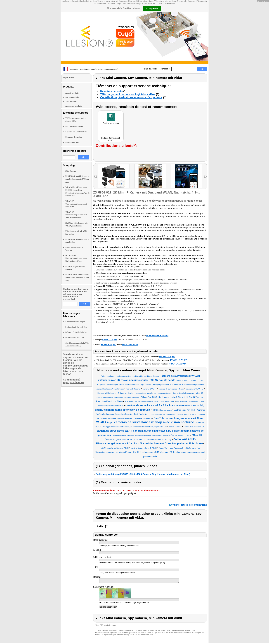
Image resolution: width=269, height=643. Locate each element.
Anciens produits (72, 97)
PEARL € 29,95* (178, 360)
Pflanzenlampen (75, 322)
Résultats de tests (72, 142)
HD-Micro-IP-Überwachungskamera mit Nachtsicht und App (76, 258)
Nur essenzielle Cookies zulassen (123, 8)
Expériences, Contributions (76, 132)
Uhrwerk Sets (76, 327)
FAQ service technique (74, 126)
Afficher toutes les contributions (189, 504)
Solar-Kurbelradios (76, 332)
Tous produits (71, 102)
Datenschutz (169, 3)
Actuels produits (72, 93)
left (95, 176)
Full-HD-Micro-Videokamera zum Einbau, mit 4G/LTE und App (77, 179)
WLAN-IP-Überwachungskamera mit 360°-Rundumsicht (76, 215)
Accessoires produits (73, 106)
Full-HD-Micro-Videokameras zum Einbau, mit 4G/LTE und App (77, 277)
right (205, 176)
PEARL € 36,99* (109, 340)
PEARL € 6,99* (167, 356)
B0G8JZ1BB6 (141, 340)
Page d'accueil (150, 68)
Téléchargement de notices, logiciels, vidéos (127, 94)
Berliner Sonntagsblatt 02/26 (110, 139)
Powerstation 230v (74, 337)
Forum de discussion (73, 137)
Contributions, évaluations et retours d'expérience (131, 97)
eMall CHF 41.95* (130, 344)
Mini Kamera (70, 171)
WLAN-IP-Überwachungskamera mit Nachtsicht (76, 204)
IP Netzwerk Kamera (157, 335)
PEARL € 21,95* (177, 363)
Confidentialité (71, 379)
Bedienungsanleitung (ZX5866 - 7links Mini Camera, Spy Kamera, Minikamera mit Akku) (143, 474)
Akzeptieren (152, 8)
